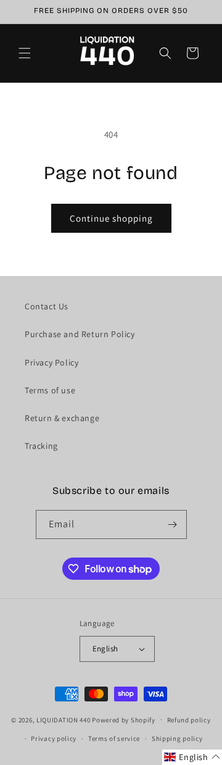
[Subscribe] (172, 524)
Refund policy (189, 720)
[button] (24, 53)
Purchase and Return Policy (80, 334)
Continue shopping (111, 218)
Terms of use (50, 390)
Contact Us (46, 306)
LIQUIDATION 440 (63, 719)
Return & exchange (62, 418)
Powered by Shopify (123, 719)
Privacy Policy (51, 362)
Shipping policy (177, 738)
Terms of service (114, 738)
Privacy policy (53, 738)
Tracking (41, 445)
